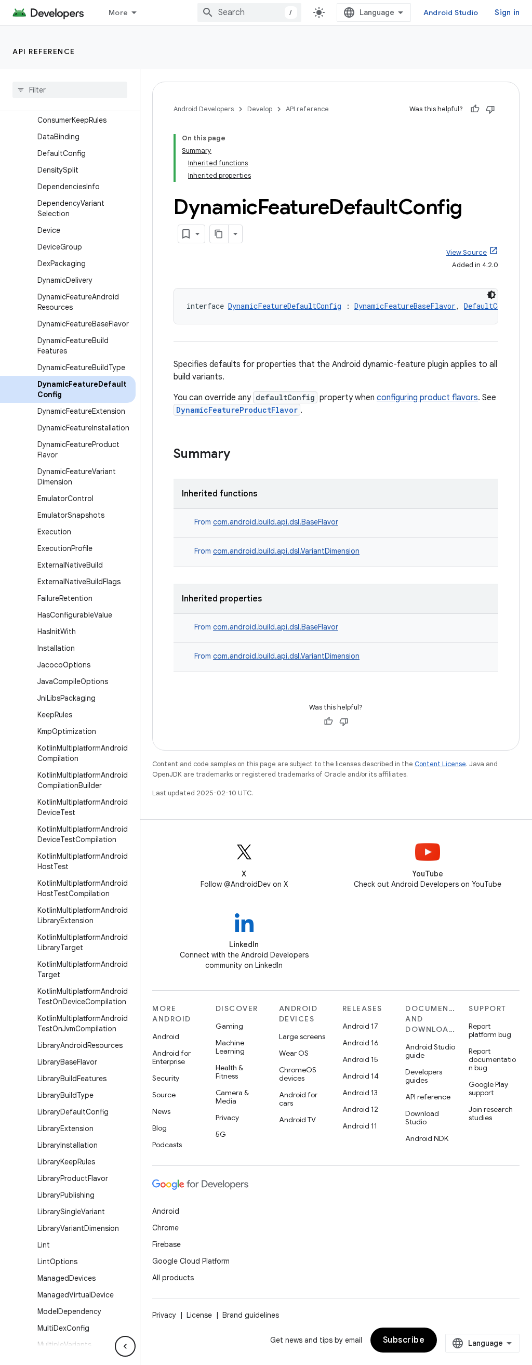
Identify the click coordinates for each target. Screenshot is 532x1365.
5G (221, 1134)
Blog (159, 1128)
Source (164, 1094)
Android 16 (360, 1042)
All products (173, 1277)
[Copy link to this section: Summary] (240, 455)
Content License (440, 763)
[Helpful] (475, 109)
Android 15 (360, 1059)
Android (165, 1036)
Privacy (227, 1117)
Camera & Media (232, 1097)
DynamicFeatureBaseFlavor (405, 306)
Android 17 (360, 1026)
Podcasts (167, 1144)
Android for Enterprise (171, 1057)
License (199, 1315)
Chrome (165, 1227)
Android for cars (298, 1099)
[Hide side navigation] (125, 1346)
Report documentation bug (492, 1059)
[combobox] (249, 12)
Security (165, 1078)
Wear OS (294, 1053)
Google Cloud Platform (191, 1261)
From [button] (266, 522)
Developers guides (423, 1076)
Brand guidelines (250, 1315)
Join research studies (491, 1113)
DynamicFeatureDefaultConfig (284, 306)
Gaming (229, 1026)
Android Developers (204, 108)
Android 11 (359, 1126)
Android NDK (426, 1138)
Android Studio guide (430, 1051)
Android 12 (360, 1109)
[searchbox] (69, 90)
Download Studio (422, 1117)
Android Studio (450, 12)
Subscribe (404, 1340)
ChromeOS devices (297, 1074)
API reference (43, 51)
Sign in (507, 12)
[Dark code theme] (491, 294)
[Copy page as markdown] (219, 234)
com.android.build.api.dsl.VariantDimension (286, 551)
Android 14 (360, 1076)
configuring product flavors (427, 397)
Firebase (166, 1244)
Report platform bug (490, 1030)
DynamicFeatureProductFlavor (237, 410)
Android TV (297, 1119)
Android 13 (360, 1092)
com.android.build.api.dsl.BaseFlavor (275, 522)
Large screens (302, 1036)
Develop (259, 108)
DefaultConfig (491, 306)
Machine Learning (230, 1047)
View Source (466, 252)
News (161, 1111)
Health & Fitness (229, 1072)
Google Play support (488, 1088)
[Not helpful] (490, 109)
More (118, 12)
